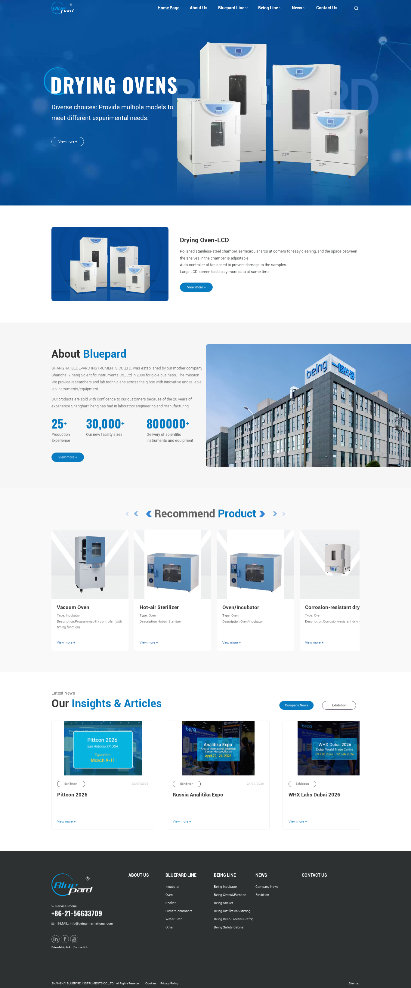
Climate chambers (179, 911)
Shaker (170, 903)
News (297, 7)
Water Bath (173, 919)
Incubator (172, 887)
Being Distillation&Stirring (232, 911)
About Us (198, 7)
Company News (267, 887)
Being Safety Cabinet (229, 927)
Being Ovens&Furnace (230, 895)
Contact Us (326, 7)
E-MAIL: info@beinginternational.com (85, 922)
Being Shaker (223, 903)
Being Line (268, 7)
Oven (169, 895)
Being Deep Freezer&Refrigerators (234, 919)
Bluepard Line (231, 7)
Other (169, 927)
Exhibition (262, 895)
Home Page (168, 7)
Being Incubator (225, 887)
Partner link (80, 947)
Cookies (150, 983)
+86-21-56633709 (76, 912)
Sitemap (354, 983)
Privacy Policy (169, 983)
